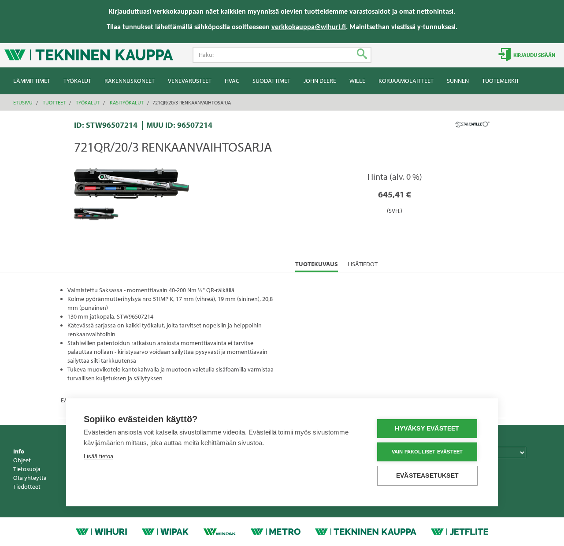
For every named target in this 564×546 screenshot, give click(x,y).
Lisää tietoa (98, 456)
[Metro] (276, 531)
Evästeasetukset (427, 475)
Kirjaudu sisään (533, 55)
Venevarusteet (190, 81)
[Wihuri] (101, 531)
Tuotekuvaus (316, 266)
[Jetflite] (459, 531)
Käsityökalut (127, 102)
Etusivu (23, 102)
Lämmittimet (31, 81)
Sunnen (458, 81)
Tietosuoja (27, 469)
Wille (357, 81)
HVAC (232, 81)
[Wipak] (165, 531)
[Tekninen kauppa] (365, 531)
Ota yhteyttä (30, 478)
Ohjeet (22, 460)
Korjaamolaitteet (406, 81)
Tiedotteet (27, 486)
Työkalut (77, 81)
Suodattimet (271, 81)
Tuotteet (54, 102)
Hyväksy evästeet (427, 428)
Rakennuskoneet (129, 81)
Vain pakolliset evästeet (427, 451)
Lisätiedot (363, 264)
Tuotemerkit (500, 81)
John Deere (320, 81)
